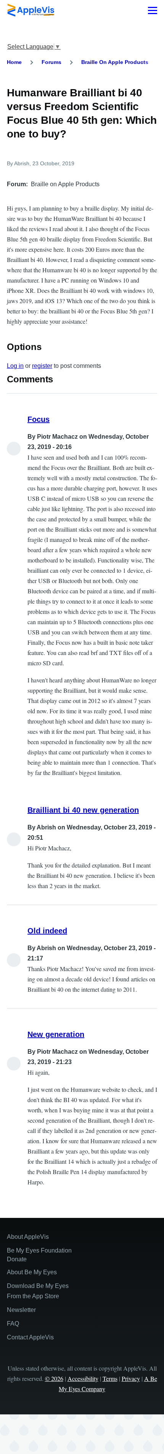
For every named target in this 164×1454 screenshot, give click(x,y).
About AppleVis (28, 1237)
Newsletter (21, 1310)
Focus (38, 419)
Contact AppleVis (30, 1337)
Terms (110, 1378)
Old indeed (47, 931)
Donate (17, 1259)
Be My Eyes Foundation (39, 1250)
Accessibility (83, 1378)
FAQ (13, 1323)
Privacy (131, 1378)
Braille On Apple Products (114, 62)
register (42, 366)
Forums (51, 62)
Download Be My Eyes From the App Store (38, 1291)
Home (14, 62)
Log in (15, 366)
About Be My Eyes (32, 1272)
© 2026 (54, 1378)
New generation (55, 1034)
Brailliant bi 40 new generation (83, 810)
